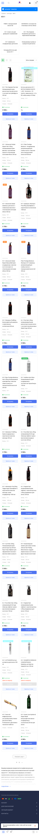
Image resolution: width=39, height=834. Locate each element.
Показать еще (19, 756)
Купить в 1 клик (10, 119)
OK (35, 826)
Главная (3, 13)
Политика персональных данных (9, 795)
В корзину (10, 114)
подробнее (5, 786)
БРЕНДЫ (9, 13)
